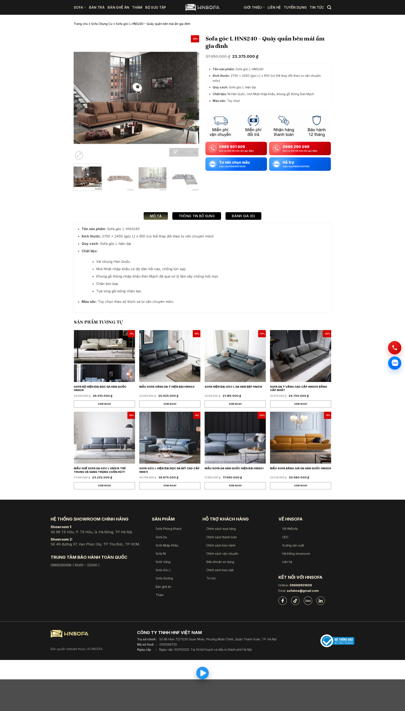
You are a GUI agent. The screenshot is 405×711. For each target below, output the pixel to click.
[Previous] (81, 97)
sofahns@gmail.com (303, 590)
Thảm (159, 595)
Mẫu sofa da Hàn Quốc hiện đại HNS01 (234, 468)
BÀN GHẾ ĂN (118, 7)
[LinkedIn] (320, 600)
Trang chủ (81, 24)
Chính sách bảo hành (220, 545)
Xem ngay (104, 403)
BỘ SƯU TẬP (155, 7)
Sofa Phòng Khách (169, 528)
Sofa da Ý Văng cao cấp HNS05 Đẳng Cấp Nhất (298, 388)
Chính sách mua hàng (221, 528)
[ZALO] (394, 363)
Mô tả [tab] (156, 216)
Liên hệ (287, 562)
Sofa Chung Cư (101, 24)
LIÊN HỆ (274, 7)
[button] (79, 155)
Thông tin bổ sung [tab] (197, 216)
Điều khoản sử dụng (220, 562)
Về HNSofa (290, 528)
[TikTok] (295, 600)
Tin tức (211, 578)
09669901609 (301, 585)
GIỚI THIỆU (253, 7)
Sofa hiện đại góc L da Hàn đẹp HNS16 (233, 386)
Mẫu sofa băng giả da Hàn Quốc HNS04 (300, 468)
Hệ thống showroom (296, 553)
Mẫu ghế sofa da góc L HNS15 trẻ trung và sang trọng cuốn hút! (100, 470)
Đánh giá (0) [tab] (243, 216)
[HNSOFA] (202, 7)
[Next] (191, 97)
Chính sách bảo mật (220, 570)
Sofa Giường (164, 578)
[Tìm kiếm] (329, 7)
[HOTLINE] (394, 348)
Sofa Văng (163, 562)
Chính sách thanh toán (221, 537)
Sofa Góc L (163, 570)
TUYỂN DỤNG (295, 7)
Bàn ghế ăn (163, 586)
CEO (285, 537)
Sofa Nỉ (161, 553)
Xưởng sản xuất (293, 545)
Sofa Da (161, 537)
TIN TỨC (317, 7)
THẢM (137, 7)
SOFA (78, 7)
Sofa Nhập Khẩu (167, 545)
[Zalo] (308, 600)
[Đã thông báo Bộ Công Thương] (337, 640)
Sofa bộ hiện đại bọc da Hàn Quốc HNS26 (100, 388)
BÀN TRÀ (97, 7)
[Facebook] (282, 600)
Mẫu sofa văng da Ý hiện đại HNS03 (166, 386)
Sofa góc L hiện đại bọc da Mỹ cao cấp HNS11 (169, 470)
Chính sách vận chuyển (222, 553)
